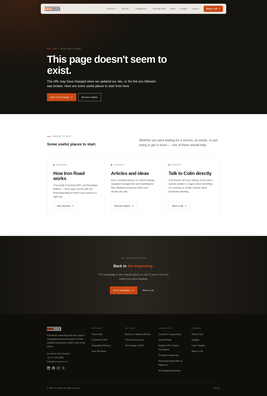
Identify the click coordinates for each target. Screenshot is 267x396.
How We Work (159, 9)
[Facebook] (53, 368)
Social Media (164, 340)
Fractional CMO (100, 340)
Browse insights (122, 206)
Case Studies (198, 345)
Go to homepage (121, 290)
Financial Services (134, 340)
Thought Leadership (168, 355)
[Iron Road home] (52, 9)
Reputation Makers (101, 345)
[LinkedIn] (48, 368)
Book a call (211, 9)
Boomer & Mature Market (138, 334)
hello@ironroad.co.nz (57, 361)
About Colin (197, 334)
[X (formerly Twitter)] (63, 368)
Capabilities (141, 9)
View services (63, 206)
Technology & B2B (134, 345)
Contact (195, 9)
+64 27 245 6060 (55, 357)
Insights (183, 9)
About (173, 9)
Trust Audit (97, 334)
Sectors (126, 9)
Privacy (216, 388)
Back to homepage (60, 97)
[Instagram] (58, 368)
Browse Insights (89, 97)
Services (112, 9)
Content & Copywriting (169, 334)
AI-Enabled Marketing (169, 370)
